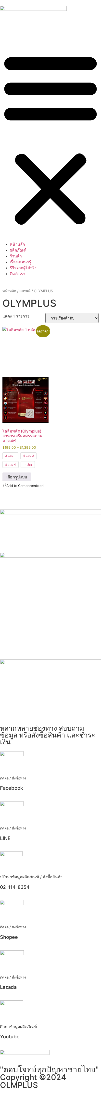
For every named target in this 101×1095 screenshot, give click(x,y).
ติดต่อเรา (17, 273)
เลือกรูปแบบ (16, 476)
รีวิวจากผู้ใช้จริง (23, 267)
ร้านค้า (16, 256)
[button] (50, 138)
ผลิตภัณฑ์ (18, 250)
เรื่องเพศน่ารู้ (20, 261)
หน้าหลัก (17, 244)
